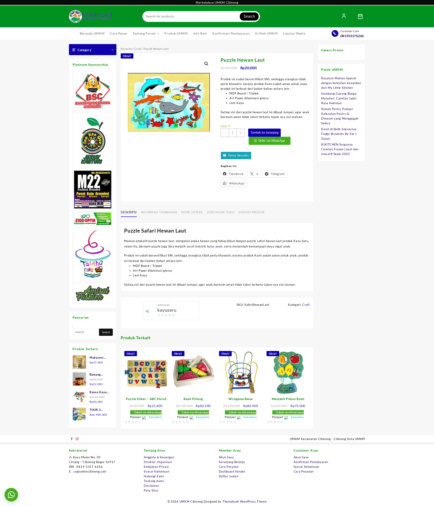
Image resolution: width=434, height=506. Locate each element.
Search (249, 16)
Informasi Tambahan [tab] (159, 212)
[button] (206, 64)
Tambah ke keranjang (264, 132)
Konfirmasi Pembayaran (311, 462)
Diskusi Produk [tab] (251, 212)
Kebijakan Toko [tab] (220, 212)
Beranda (126, 48)
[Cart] (360, 16)
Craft (137, 48)
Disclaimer (151, 485)
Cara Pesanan (229, 466)
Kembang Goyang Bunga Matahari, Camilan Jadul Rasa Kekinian (338, 98)
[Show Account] (344, 16)
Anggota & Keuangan (159, 457)
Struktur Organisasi (158, 462)
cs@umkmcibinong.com (89, 471)
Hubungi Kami (154, 476)
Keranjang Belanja (232, 462)
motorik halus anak (208, 246)
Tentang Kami (154, 481)
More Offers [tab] (192, 212)
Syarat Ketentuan (156, 471)
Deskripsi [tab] (129, 212)
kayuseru (167, 310)
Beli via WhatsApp (149, 412)
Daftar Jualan (228, 476)
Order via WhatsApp (271, 140)
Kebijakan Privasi (156, 466)
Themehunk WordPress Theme (244, 501)
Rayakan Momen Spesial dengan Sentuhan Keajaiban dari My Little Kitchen (341, 82)
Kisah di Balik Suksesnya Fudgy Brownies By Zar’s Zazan (339, 133)
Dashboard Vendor (232, 471)
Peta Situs (151, 490)
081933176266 (352, 36)
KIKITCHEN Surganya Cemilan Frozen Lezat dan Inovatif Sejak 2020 (340, 149)
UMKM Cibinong (191, 501)
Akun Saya (226, 457)
